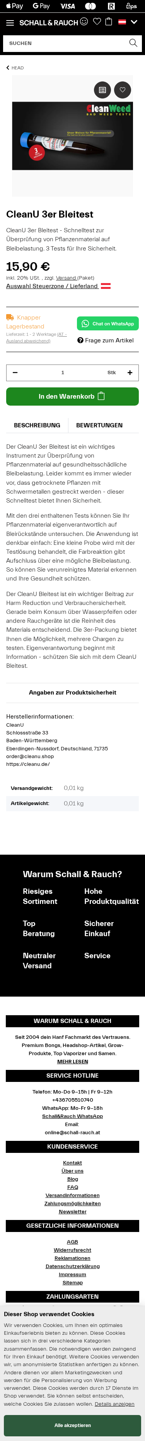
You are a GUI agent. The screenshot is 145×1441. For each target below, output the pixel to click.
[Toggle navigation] (10, 19)
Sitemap (73, 1283)
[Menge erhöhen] (129, 373)
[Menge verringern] (15, 373)
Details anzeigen (115, 1404)
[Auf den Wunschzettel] (122, 89)
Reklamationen (72, 1258)
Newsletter (73, 1212)
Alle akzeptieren (73, 1425)
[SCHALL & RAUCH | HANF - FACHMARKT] (49, 23)
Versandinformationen (73, 1195)
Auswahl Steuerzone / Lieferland (52, 286)
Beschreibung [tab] (37, 425)
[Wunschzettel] (97, 22)
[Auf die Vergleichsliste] (102, 89)
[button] (128, 22)
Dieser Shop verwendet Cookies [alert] (49, 1314)
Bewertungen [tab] (99, 425)
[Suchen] (133, 43)
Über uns (72, 1171)
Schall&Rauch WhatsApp (72, 1116)
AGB (72, 1242)
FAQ (72, 1187)
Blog (72, 1179)
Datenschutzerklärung (73, 1266)
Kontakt (72, 1163)
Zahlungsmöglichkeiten (72, 1204)
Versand (66, 278)
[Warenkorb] (109, 22)
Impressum (72, 1275)
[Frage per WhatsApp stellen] (108, 323)
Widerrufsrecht (72, 1250)
